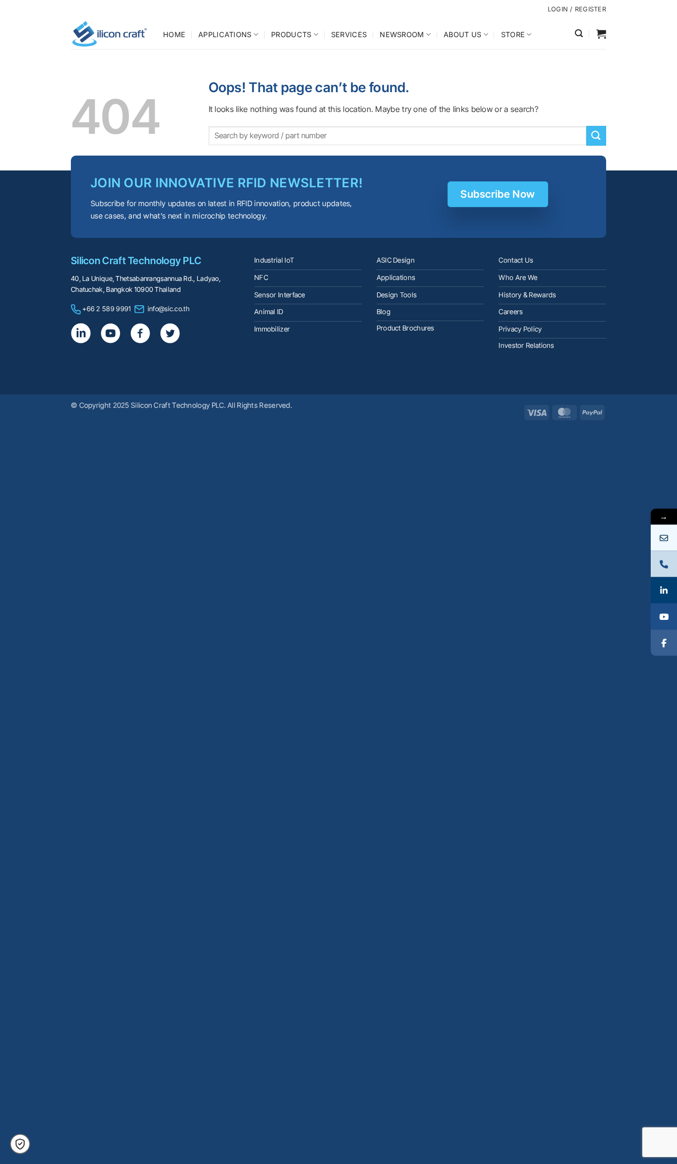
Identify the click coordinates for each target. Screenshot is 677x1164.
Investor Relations (526, 345)
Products (291, 34)
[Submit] (596, 135)
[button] (579, 33)
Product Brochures (406, 328)
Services (349, 34)
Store (513, 34)
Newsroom (402, 34)
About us (462, 34)
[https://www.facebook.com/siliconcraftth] (664, 642)
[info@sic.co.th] (664, 537)
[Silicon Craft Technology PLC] (109, 34)
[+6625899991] (664, 564)
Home (174, 34)
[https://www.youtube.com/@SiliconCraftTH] (664, 616)
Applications (224, 34)
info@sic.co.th (168, 309)
